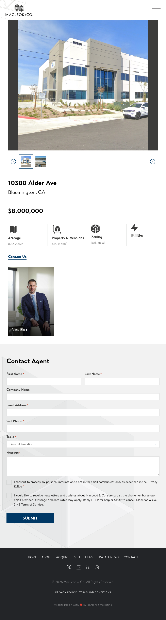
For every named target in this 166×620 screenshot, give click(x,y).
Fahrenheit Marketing (99, 604)
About (47, 557)
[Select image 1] (26, 161)
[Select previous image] (13, 161)
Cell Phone (15, 421)
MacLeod (13, 6)
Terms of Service (32, 504)
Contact (131, 557)
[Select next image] (152, 161)
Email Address (17, 405)
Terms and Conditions (95, 592)
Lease (90, 557)
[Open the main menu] (156, 10)
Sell (77, 557)
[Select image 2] (41, 161)
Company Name (18, 389)
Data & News (109, 557)
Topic (11, 437)
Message (13, 452)
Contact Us (17, 256)
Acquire (62, 557)
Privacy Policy (66, 592)
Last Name (93, 374)
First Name (15, 374)
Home (32, 557)
